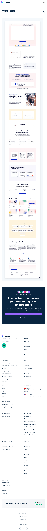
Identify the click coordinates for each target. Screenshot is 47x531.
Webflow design (5, 368)
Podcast (4, 393)
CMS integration (28, 426)
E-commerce (27, 418)
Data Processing (23, 516)
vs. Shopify (4, 490)
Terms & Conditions (23, 513)
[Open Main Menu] (43, 2)
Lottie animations (6, 416)
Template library (6, 401)
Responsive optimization (30, 424)
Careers (26, 349)
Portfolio (26, 341)
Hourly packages (6, 371)
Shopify (26, 468)
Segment (26, 454)
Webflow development (7, 363)
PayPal (26, 452)
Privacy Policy (23, 519)
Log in (25, 354)
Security (23, 521)
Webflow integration (7, 376)
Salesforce (26, 441)
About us (26, 352)
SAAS (25, 363)
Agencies (26, 365)
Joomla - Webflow (6, 449)
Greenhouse (27, 446)
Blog (3, 391)
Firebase (26, 460)
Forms (25, 457)
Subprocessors (23, 524)
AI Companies (27, 376)
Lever (25, 473)
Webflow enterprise (6, 373)
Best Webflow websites (7, 404)
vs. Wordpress (5, 482)
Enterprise (26, 373)
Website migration (6, 379)
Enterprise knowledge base (8, 407)
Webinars (4, 388)
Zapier (25, 462)
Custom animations (6, 418)
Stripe (25, 449)
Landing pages (27, 413)
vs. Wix (3, 488)
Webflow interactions (29, 421)
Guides (3, 396)
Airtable (26, 465)
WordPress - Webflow (7, 441)
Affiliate (3, 399)
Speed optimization (29, 434)
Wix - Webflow (5, 444)
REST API (26, 476)
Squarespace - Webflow (7, 446)
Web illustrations (6, 413)
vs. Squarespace (6, 485)
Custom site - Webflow (7, 452)
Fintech (26, 371)
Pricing (26, 338)
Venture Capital (28, 368)
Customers (27, 346)
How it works (27, 344)
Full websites (27, 416)
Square (26, 470)
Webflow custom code (29, 432)
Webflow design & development (9, 365)
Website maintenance (29, 429)
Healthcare (27, 379)
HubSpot (26, 444)
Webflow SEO (5, 381)
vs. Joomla (4, 493)
